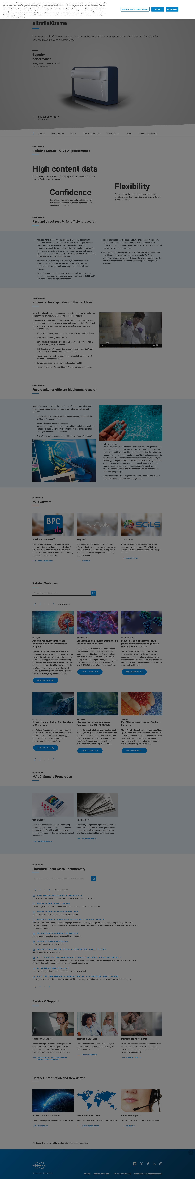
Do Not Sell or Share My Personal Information (135, 9)
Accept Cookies (172, 9)
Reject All (157, 9)
